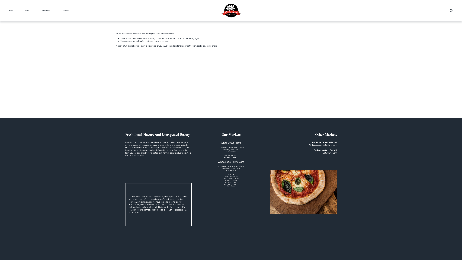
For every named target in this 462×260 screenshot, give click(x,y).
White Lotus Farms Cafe (231, 161)
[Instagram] (451, 10)
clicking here (151, 46)
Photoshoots (65, 10)
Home (11, 10)
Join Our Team (46, 10)
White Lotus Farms (231, 142)
